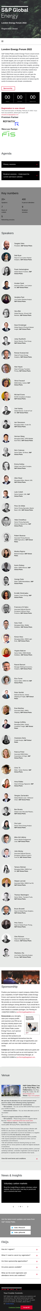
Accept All (26, 1307)
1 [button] (18, 1206)
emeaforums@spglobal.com (9, 114)
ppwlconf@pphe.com (28, 1093)
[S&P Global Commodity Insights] (14, 12)
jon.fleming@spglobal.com (26, 1012)
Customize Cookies (14, 1307)
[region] (20, 1300)
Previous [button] (13, 1207)
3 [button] (22, 1206)
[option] (20, 1193)
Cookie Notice (10, 1303)
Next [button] (28, 1207)
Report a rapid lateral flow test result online (20, 1120)
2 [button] (20, 1206)
